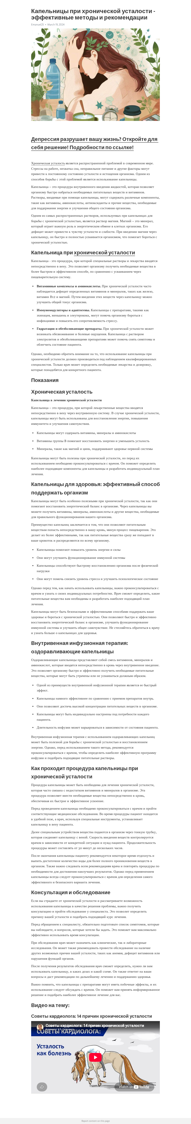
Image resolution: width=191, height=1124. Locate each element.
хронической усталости (104, 252)
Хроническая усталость (48, 163)
